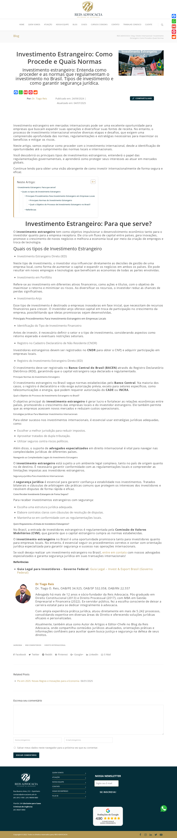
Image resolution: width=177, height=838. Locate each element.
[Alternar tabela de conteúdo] (92, 182)
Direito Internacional (55, 645)
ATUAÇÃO (48, 25)
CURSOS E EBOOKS (99, 25)
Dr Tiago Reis (44, 584)
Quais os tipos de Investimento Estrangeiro (41, 191)
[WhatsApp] (20, 92)
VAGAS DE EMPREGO (60, 791)
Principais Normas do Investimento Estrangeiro (51, 200)
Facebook (20, 654)
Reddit (48, 654)
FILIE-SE (55, 796)
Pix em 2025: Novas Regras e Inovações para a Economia (48, 680)
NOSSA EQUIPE (62, 25)
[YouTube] (161, 834)
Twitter (35, 654)
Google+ (78, 654)
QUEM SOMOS (34, 25)
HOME (21, 25)
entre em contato (114, 552)
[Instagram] (145, 834)
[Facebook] (15, 92)
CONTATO (115, 25)
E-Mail (107, 654)
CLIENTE (148, 25)
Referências (31, 209)
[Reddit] (35, 92)
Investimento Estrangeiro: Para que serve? (37, 187)
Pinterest (62, 654)
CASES (84, 25)
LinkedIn (93, 654)
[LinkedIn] (150, 834)
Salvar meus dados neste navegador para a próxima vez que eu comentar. (57, 747)
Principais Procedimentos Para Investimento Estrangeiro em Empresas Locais (60, 196)
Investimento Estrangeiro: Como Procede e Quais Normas (64, 58)
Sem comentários (33, 645)
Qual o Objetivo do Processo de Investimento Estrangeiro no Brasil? (60, 204)
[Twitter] (155, 834)
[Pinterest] (30, 92)
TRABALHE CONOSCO (132, 25)
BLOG (75, 25)
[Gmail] (25, 92)
